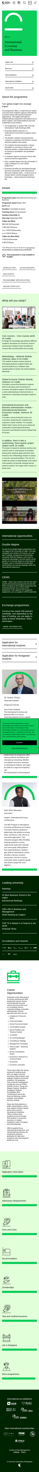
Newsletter (9, 268)
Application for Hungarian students (16, 657)
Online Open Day (11, 286)
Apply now (9, 62)
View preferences (19, 748)
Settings (16, 1452)
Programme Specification (16, 280)
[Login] (13, 3)
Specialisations (11, 75)
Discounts (8, 274)
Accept (19, 743)
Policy (23, 1452)
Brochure (8, 68)
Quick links (9, 88)
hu (30, 3)
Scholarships (27, 268)
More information (12, 627)
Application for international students (13, 644)
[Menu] (35, 3)
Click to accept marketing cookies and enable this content (19, 491)
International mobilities (13, 81)
